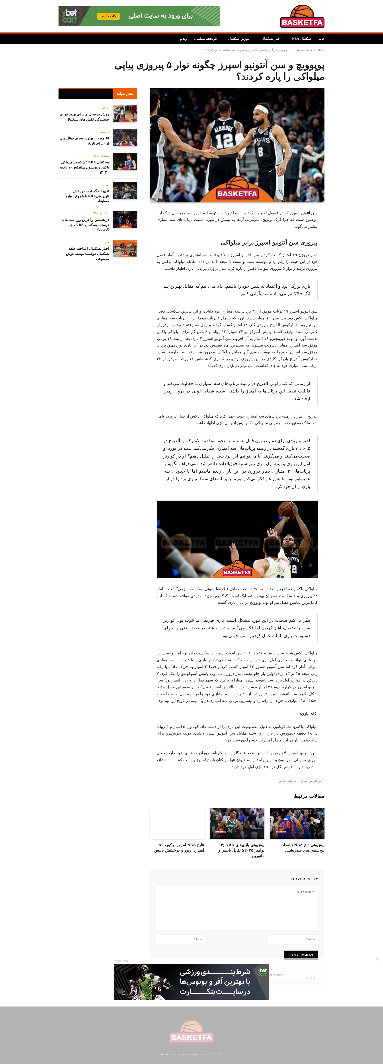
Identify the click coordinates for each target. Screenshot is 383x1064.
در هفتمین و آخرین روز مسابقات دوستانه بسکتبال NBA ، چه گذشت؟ (84, 224)
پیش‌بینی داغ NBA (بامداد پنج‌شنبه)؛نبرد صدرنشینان (303, 847)
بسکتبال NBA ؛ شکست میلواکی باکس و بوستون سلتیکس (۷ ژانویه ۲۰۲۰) (85, 168)
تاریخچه (105, 132)
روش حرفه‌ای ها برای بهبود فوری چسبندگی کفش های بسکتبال (86, 117)
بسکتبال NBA (302, 38)
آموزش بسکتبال (244, 38)
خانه (321, 38)
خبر (107, 186)
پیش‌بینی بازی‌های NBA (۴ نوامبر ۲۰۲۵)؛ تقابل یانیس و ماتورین (238, 847)
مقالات (105, 108)
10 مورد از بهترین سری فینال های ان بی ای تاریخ (84, 142)
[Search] (61, 39)
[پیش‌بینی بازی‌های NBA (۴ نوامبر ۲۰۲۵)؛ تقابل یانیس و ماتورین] (237, 823)
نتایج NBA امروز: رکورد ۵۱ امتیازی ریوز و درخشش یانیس (178, 847)
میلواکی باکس (290, 781)
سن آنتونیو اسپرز (312, 781)
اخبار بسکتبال (274, 38)
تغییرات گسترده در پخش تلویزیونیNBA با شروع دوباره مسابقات (88, 197)
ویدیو (190, 38)
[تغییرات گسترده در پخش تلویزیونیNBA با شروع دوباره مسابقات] (125, 191)
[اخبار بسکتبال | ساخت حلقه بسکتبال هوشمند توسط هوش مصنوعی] (125, 244)
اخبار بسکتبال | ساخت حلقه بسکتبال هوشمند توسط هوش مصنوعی (84, 248)
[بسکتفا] (302, 16)
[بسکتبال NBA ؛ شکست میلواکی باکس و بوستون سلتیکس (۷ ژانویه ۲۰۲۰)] (125, 162)
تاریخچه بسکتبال (212, 38)
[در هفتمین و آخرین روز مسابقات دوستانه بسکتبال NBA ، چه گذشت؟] (125, 220)
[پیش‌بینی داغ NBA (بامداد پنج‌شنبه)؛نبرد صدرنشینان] (297, 823)
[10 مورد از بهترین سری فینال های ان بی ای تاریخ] (125, 138)
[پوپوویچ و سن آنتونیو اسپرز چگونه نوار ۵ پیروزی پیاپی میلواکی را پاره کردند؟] (237, 145)
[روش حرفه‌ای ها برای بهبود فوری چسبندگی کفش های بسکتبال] (125, 113)
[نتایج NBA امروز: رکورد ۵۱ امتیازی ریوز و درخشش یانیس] (177, 823)
